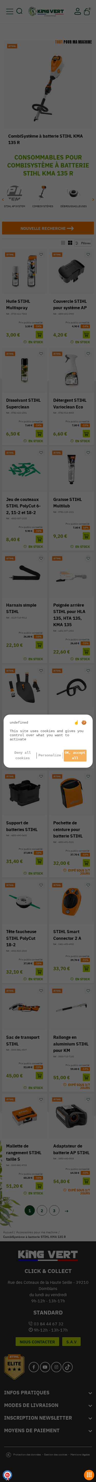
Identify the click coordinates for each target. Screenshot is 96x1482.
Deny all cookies (22, 755)
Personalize (49, 755)
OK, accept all (75, 755)
